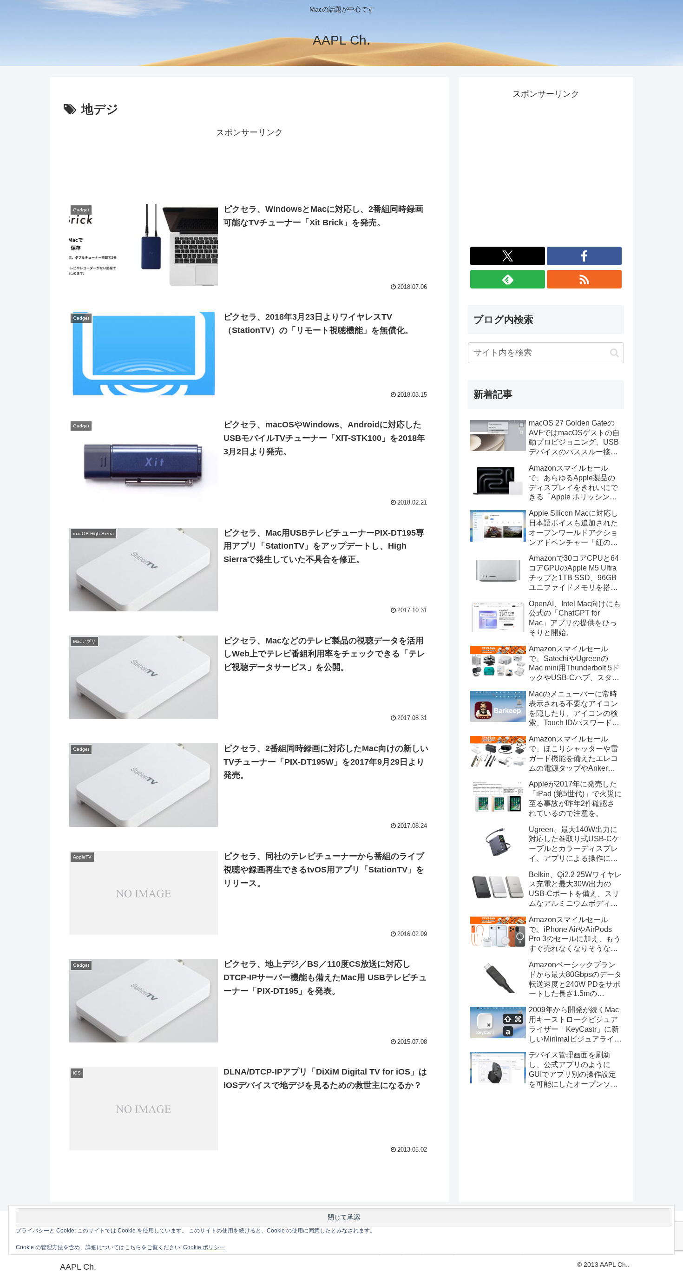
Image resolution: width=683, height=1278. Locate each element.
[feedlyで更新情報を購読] (507, 279)
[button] (614, 352)
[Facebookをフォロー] (584, 256)
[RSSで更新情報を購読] (584, 279)
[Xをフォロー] (507, 256)
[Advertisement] (249, 161)
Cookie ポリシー (204, 1247)
